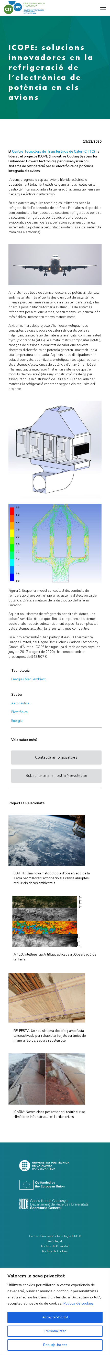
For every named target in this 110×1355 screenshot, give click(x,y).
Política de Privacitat (55, 1246)
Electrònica (19, 712)
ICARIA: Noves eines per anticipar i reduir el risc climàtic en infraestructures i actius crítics (49, 1114)
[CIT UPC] (25, 7)
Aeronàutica (20, 703)
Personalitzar (55, 1331)
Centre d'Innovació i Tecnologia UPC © (55, 1236)
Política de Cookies (55, 1251)
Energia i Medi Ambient (28, 679)
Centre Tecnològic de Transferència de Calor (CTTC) (53, 151)
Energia (17, 720)
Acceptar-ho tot (55, 1317)
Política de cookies (78, 1303)
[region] (55, 1311)
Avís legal (55, 1241)
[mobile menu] (103, 7)
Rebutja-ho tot (55, 1344)
